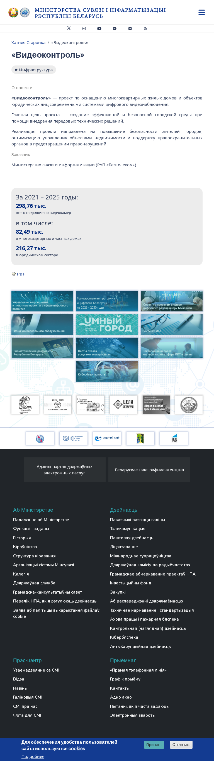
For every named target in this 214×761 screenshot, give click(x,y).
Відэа (18, 679)
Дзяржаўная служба (34, 583)
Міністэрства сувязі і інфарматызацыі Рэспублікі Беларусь (100, 12)
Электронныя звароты (132, 715)
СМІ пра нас (25, 706)
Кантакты (120, 688)
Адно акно (121, 697)
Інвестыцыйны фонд (130, 583)
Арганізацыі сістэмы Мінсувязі (43, 565)
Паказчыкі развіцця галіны (137, 520)
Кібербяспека (124, 637)
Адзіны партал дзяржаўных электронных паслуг (65, 469)
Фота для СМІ (27, 715)
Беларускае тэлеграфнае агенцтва (149, 469)
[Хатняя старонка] (21, 13)
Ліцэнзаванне (124, 547)
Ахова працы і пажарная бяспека (144, 619)
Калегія (21, 574)
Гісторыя (22, 538)
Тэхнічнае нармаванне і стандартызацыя (152, 610)
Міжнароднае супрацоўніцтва (140, 556)
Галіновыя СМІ (27, 697)
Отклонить (181, 745)
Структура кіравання (34, 556)
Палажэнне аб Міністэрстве (41, 520)
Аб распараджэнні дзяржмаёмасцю (146, 601)
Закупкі (118, 592)
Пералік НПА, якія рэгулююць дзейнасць (54, 601)
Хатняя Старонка (28, 42)
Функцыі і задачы (31, 528)
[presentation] (18, 471)
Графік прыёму (125, 679)
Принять (154, 744)
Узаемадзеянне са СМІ (36, 670)
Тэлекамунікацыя (127, 528)
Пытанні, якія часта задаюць (139, 706)
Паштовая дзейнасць (131, 538)
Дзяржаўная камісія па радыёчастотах (150, 565)
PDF (21, 274)
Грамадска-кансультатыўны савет (47, 592)
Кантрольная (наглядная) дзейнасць (148, 628)
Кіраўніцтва (25, 547)
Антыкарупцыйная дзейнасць (140, 646)
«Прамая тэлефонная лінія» (138, 670)
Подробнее (32, 756)
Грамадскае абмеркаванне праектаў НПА (153, 574)
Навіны (20, 688)
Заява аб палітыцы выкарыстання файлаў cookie (56, 613)
